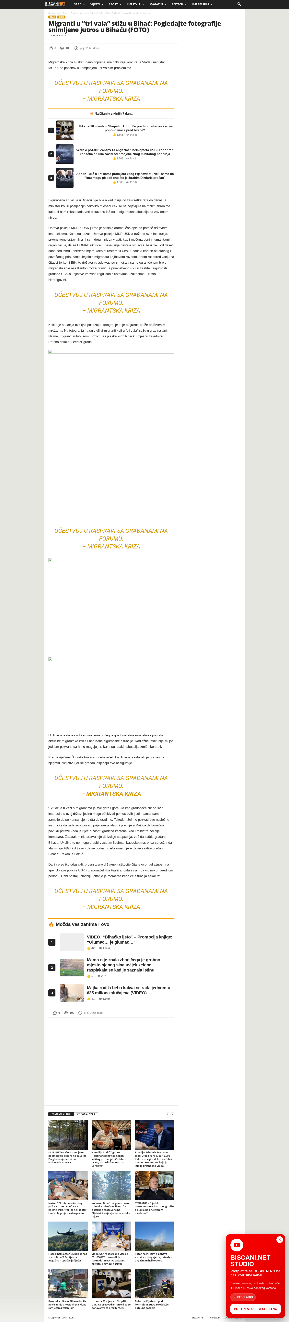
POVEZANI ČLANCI (61, 1114)
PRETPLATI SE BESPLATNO (255, 1309)
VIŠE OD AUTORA (86, 1114)
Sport (113, 4)
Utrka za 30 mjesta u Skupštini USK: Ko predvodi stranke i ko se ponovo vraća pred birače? (111, 1304)
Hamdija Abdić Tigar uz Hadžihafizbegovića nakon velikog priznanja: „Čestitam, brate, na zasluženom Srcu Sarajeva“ (109, 1159)
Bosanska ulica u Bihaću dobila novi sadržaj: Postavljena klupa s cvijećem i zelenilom (67, 1304)
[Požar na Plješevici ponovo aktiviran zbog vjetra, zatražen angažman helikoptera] (154, 1236)
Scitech (177, 4)
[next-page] (172, 1114)
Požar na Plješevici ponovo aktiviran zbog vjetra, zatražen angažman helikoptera (153, 1257)
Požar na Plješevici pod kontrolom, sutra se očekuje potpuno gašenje (151, 1304)
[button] (239, 4)
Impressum (200, 4)
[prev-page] (167, 1114)
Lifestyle (134, 4)
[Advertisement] (111, 1061)
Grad (77, 4)
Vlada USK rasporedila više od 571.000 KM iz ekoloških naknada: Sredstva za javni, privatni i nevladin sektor (110, 1259)
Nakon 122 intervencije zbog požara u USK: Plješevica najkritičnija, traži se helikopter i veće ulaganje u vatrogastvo (67, 1208)
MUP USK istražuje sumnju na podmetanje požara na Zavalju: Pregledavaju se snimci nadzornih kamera (67, 1157)
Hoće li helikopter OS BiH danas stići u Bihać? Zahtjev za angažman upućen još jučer (67, 1257)
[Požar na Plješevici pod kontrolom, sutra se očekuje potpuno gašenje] (154, 1283)
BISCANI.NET (198, 1317)
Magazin (156, 4)
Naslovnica (53, 13)
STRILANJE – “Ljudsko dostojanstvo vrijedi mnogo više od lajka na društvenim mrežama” (154, 1208)
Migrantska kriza (113, 98)
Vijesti (95, 4)
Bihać (73, 13)
